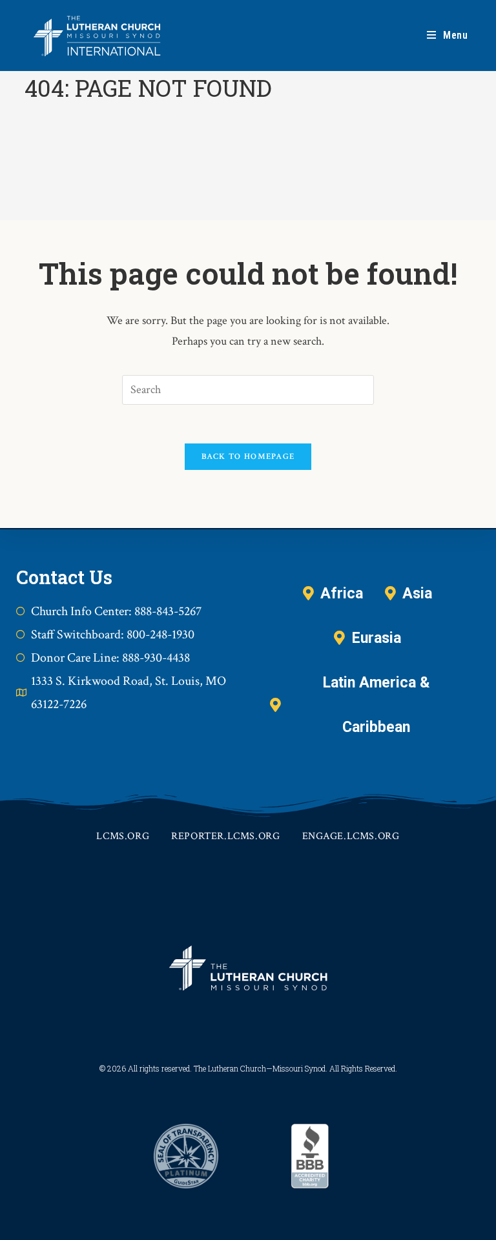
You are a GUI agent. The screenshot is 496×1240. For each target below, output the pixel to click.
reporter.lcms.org (225, 836)
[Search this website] (248, 388)
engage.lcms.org (351, 836)
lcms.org (122, 836)
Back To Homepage (248, 456)
